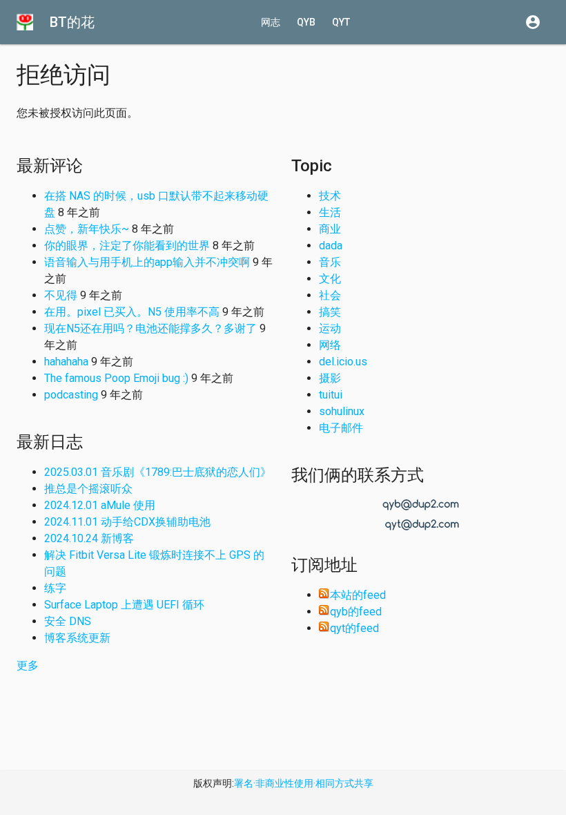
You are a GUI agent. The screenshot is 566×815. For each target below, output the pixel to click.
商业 (330, 229)
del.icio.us (343, 361)
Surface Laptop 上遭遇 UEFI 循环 (124, 604)
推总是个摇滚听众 (88, 488)
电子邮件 (341, 427)
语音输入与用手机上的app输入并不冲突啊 (147, 262)
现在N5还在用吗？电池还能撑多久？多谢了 (150, 328)
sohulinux (341, 411)
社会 (330, 295)
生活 (330, 212)
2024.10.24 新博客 (89, 538)
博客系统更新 (77, 637)
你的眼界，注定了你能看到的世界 (127, 245)
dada (330, 245)
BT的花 (72, 22)
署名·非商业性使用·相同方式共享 (303, 783)
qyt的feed (354, 628)
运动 (330, 328)
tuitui (330, 394)
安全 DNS (67, 621)
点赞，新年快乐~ (86, 229)
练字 (55, 588)
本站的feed (358, 595)
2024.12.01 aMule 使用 (99, 505)
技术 (330, 195)
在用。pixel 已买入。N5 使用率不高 (131, 311)
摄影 (330, 378)
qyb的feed (356, 611)
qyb (306, 22)
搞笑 (330, 311)
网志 (270, 22)
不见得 (60, 295)
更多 (28, 665)
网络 (330, 345)
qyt (341, 22)
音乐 (330, 262)
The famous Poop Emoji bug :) (116, 378)
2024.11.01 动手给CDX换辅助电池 (127, 521)
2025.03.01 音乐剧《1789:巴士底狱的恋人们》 (157, 472)
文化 (330, 278)
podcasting (71, 394)
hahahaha (66, 361)
